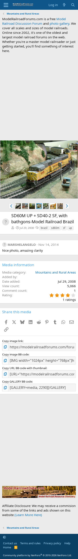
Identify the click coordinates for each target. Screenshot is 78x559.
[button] (11, 206)
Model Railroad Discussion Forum (34, 21)
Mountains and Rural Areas (55, 272)
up (70, 228)
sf (64, 228)
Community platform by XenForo (37, 555)
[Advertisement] (39, 97)
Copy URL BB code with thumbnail (24, 368)
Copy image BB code (15, 354)
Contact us (10, 543)
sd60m (55, 228)
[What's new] (64, 5)
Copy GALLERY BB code (17, 381)
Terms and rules (30, 543)
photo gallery (59, 23)
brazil (44, 228)
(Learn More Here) (28, 515)
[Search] (73, 5)
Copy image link (12, 341)
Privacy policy (52, 543)
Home (7, 547)
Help (67, 543)
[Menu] (6, 5)
